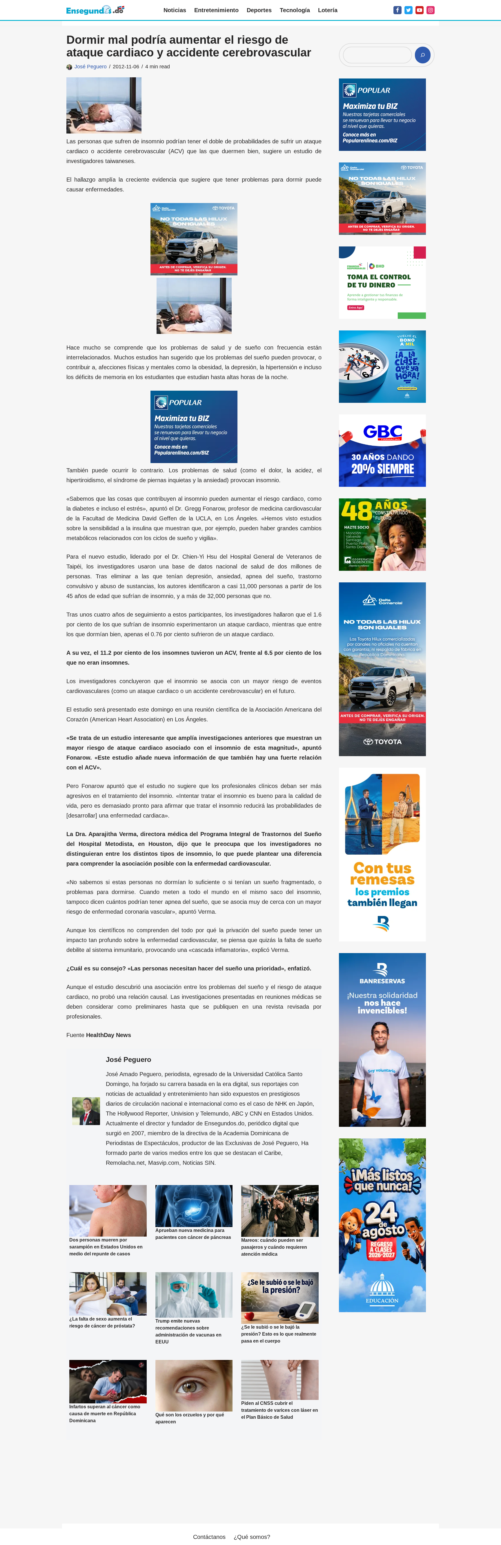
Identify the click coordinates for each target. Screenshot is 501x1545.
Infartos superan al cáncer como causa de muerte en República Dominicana (104, 1413)
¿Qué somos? (252, 1537)
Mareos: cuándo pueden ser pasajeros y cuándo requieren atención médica (274, 1247)
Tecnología (295, 10)
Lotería (327, 10)
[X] (408, 10)
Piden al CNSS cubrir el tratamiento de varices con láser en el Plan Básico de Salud (279, 1410)
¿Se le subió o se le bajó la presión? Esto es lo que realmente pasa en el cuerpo (278, 1334)
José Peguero (91, 67)
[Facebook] (397, 10)
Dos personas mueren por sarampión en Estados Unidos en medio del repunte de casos (106, 1246)
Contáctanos (209, 1537)
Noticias (175, 10)
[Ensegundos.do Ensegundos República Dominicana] (95, 10)
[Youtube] (419, 10)
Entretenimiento (216, 10)
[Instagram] (430, 10)
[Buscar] (423, 55)
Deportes (259, 10)
